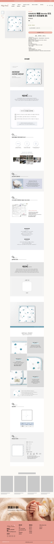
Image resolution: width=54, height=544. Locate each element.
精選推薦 (18, 6)
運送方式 (30, 528)
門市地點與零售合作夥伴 (22, 530)
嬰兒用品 (41, 4)
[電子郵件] (12, 536)
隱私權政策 (20, 532)
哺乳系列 (19, 4)
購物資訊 (30, 527)
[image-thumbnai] (3, 12)
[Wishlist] (50, 5)
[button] (40, 32)
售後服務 (30, 531)
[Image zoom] (15, 24)
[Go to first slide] (47, 1)
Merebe (30, 11)
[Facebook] (8, 536)
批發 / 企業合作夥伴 (22, 528)
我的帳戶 (40, 528)
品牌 (19, 527)
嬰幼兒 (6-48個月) (35, 4)
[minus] (29, 22)
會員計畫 (40, 527)
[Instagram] (10, 536)
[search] (47, 5)
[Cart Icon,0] (52, 5)
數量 (29, 20)
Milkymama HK (30, 542)
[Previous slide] (1, 1)
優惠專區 (23, 6)
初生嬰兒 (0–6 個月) (26, 4)
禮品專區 (13, 6)
